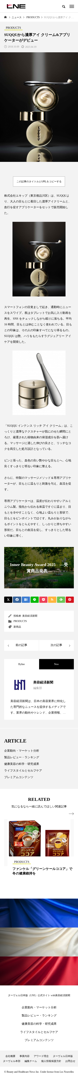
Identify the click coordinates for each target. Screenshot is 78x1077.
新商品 (17, 626)
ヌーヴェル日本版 (63, 1056)
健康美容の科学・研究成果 (21, 763)
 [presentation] (71, 814)
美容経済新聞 (29, 615)
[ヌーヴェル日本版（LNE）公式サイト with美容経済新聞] (16, 6)
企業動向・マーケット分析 (21, 750)
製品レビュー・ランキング (21, 757)
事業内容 (25, 1056)
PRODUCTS (20, 621)
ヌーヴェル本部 (11, 1061)
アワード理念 (41, 1056)
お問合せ (70, 1061)
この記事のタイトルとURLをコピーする (39, 181)
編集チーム (31, 1061)
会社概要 (10, 1056)
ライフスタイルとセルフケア (23, 770)
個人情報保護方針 (51, 1061)
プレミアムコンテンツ (18, 777)
